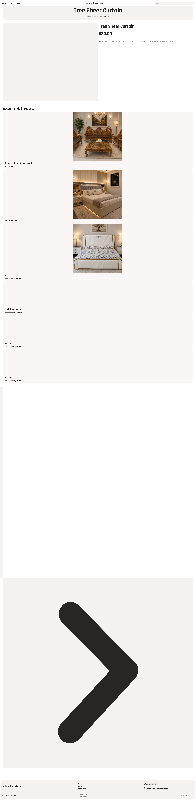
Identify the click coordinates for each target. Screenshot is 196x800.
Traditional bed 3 (13, 309)
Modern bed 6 (11, 220)
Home (4, 3)
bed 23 (8, 343)
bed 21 (7, 275)
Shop (11, 3)
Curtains (96, 16)
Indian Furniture (94, 3)
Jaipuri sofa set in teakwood (18, 163)
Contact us (19, 3)
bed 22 (8, 377)
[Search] (191, 3)
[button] (98, 673)
